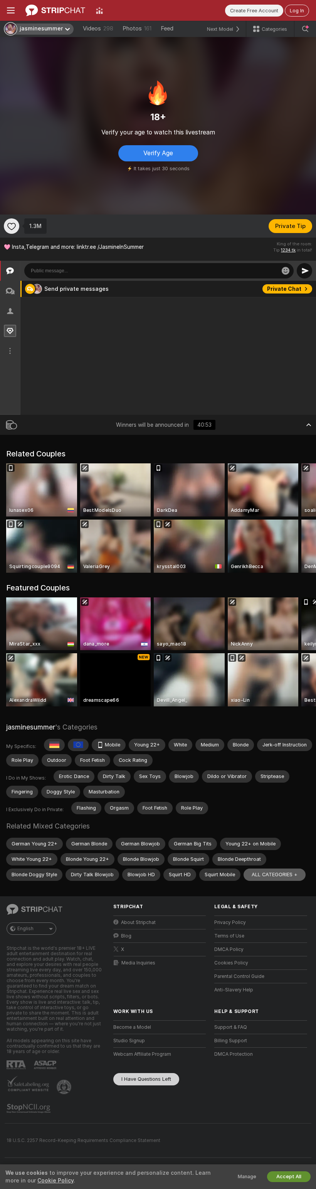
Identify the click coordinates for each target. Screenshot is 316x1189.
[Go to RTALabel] (17, 1065)
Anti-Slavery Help (233, 990)
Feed (167, 28)
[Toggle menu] (11, 10)
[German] (54, 745)
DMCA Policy (229, 949)
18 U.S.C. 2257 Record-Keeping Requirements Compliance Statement (83, 1140)
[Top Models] (99, 10)
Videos (98, 28)
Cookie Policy (55, 1180)
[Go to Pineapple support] (65, 1087)
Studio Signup (129, 1040)
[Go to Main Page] (55, 10)
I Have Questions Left (146, 1079)
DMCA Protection (233, 1054)
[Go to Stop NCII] (29, 1108)
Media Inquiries (138, 963)
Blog (126, 936)
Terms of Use (229, 936)
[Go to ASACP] (46, 1065)
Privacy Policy (230, 922)
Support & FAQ (230, 1027)
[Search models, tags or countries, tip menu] (305, 29)
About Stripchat (138, 922)
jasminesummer (30, 727)
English (25, 928)
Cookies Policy (231, 963)
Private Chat (284, 289)
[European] (78, 745)
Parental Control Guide (239, 976)
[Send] (304, 270)
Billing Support (230, 1040)
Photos (137, 28)
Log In (297, 10)
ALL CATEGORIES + (275, 874)
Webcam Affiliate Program (142, 1054)
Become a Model (132, 1027)
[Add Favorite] (11, 226)
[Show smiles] (285, 270)
